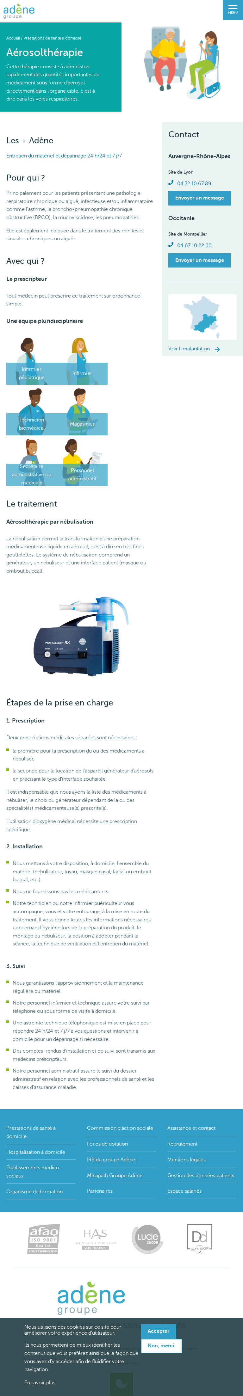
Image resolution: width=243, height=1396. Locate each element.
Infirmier (82, 373)
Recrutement (182, 1144)
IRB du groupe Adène (111, 1160)
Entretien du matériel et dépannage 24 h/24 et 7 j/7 (64, 156)
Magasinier (82, 424)
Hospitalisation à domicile (35, 1152)
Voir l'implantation (189, 349)
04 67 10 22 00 (194, 246)
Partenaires (100, 1191)
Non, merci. (161, 1346)
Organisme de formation (34, 1192)
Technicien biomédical (32, 424)
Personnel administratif (82, 475)
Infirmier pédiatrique (32, 373)
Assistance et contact (191, 1128)
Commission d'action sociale (120, 1128)
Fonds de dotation (107, 1144)
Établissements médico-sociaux (34, 1172)
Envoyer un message (199, 198)
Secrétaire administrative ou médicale (31, 474)
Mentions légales (186, 1160)
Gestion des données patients (200, 1175)
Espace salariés (184, 1191)
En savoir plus (39, 1383)
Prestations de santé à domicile (52, 38)
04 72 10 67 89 (194, 184)
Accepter (158, 1331)
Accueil (13, 38)
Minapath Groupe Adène (114, 1175)
